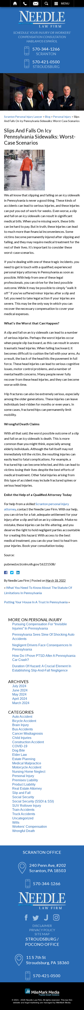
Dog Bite (18, 750)
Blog (47, 116)
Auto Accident (22, 716)
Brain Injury (20, 725)
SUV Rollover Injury (26, 805)
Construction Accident (28, 742)
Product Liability (23, 784)
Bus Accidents (22, 729)
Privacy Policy (42, 930)
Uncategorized (22, 818)
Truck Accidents (23, 814)
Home (15, 3)
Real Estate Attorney (27, 788)
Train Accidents (23, 809)
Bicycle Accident (24, 721)
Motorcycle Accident (26, 767)
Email (35, 3)
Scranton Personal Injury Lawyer (23, 116)
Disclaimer (42, 926)
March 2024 (20, 703)
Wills (15, 822)
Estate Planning (23, 759)
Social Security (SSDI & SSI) (33, 801)
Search (46, 3)
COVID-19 (19, 746)
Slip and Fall (21, 793)
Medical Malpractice (26, 763)
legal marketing (32, 1002)
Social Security (23, 797)
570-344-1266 (46, 48)
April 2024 (19, 698)
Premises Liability (25, 780)
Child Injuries (21, 738)
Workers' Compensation (29, 826)
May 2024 (19, 694)
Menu (65, 3)
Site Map (42, 934)
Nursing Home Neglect (28, 771)
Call (25, 3)
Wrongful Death (23, 831)
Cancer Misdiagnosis (27, 733)
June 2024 (20, 690)
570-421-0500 (46, 61)
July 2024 (19, 686)
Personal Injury (62, 116)
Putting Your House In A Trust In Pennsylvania (36, 602)
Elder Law (19, 754)
